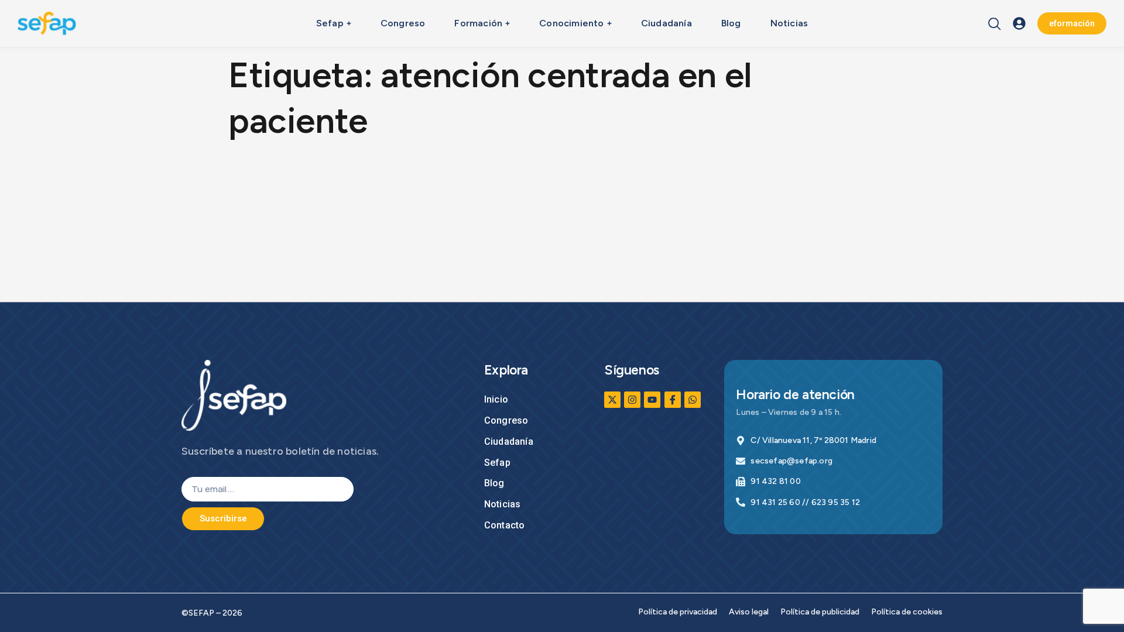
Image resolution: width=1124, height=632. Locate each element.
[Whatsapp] (692, 399)
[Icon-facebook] (672, 399)
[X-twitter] (612, 399)
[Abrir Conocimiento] (609, 23)
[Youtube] (652, 399)
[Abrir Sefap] (349, 23)
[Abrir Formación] (507, 23)
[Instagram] (632, 399)
